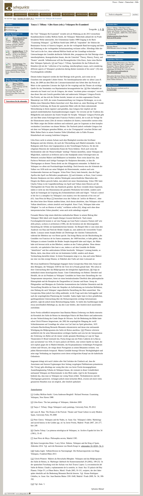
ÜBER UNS (33, 14)
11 (82, 330)
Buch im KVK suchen (114, 38)
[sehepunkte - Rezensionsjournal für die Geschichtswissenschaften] (71, 7)
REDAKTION (46, 14)
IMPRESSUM (82, 14)
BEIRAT (56, 14)
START (8, 14)
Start (14, 18)
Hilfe (137, 2)
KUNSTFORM (111, 90)
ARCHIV (93, 14)
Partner (121, 2)
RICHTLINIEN (68, 14)
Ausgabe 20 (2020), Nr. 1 (25, 18)
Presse (115, 2)
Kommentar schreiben (13, 27)
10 (40, 302)
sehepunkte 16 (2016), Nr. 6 (92, 446)
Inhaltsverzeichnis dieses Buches (117, 36)
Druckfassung (10, 30)
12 (80, 373)
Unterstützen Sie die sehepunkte (16, 101)
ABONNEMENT (21, 14)
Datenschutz (129, 2)
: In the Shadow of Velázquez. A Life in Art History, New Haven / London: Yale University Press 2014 (17, 54)
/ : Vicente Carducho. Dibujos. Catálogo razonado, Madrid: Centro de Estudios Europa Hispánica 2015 (16, 43)
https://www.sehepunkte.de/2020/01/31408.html (117, 72)
